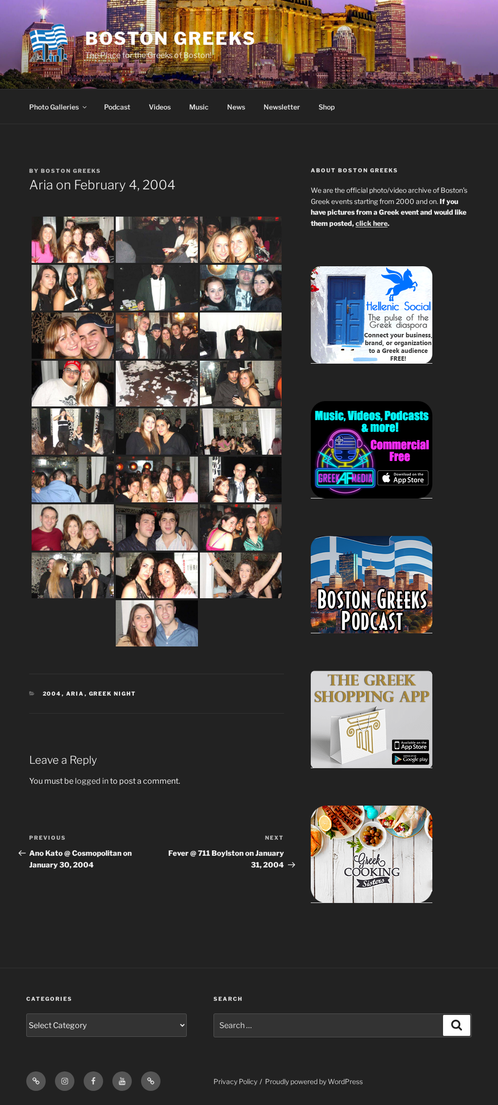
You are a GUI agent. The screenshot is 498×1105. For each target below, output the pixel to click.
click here (372, 223)
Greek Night (113, 693)
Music (199, 107)
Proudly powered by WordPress (314, 1081)
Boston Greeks (170, 38)
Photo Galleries (54, 107)
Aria (75, 693)
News (236, 107)
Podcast (117, 107)
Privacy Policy (235, 1081)
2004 (52, 693)
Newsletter (282, 107)
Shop (327, 107)
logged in (91, 781)
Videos (160, 107)
